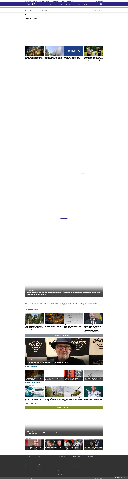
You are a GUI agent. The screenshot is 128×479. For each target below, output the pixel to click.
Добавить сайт (76, 460)
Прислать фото (76, 464)
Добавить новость (77, 459)
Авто (62, 4)
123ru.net (100, 1)
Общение (60, 474)
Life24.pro (35, 1)
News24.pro (28, 1)
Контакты (90, 456)
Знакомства (60, 472)
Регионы (59, 464)
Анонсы (59, 468)
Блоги (85, 4)
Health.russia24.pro (29, 385)
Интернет (69, 4)
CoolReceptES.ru (70, 1)
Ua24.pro (40, 462)
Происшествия (54, 4)
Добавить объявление (77, 462)
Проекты (40, 456)
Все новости (27, 459)
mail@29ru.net (91, 459)
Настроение (78, 4)
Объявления (60, 470)
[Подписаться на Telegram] (96, 1)
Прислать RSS (76, 466)
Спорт (59, 462)
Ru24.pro (41, 1)
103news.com (63, 274)
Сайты (59, 460)
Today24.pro (48, 1)
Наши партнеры (61, 456)
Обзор (28, 15)
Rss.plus (27, 312)
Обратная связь (76, 456)
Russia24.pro (28, 44)
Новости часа (83, 173)
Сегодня (59, 466)
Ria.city (63, 1)
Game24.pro (56, 1)
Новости (59, 459)
